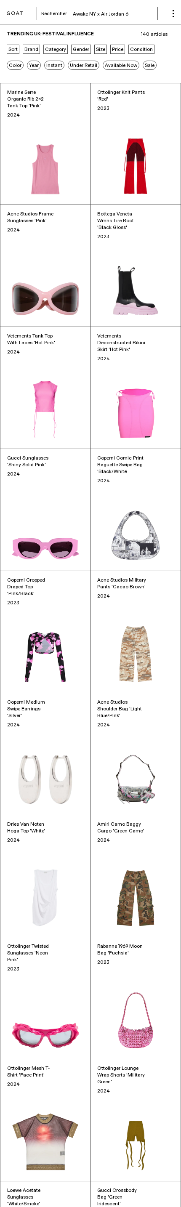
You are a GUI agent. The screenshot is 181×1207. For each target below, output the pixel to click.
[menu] (173, 14)
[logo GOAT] (15, 13)
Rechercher (99, 13)
